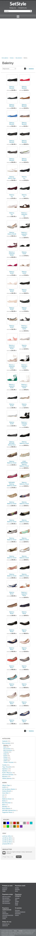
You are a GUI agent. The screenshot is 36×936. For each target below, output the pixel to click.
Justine (4, 918)
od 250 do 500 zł (7, 842)
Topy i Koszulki (6, 767)
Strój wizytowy (5, 898)
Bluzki (16, 903)
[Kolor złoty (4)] (4, 826)
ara (3, 795)
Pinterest (4, 889)
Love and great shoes (7, 915)
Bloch (4, 804)
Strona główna (5, 57)
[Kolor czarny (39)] (4, 823)
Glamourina (5, 913)
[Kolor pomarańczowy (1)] (18, 826)
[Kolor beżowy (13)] (11, 823)
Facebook (4, 887)
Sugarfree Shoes (7, 812)
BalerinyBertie (11, 593)
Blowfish (4, 806)
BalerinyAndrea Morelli (12, 233)
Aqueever (4, 916)
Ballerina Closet (6, 799)
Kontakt (20, 931)
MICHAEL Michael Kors (9, 810)
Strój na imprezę (6, 899)
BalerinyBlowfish (11, 87)
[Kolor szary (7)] (24, 823)
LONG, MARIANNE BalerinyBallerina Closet (24, 464)
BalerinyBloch (24, 630)
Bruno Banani (6, 808)
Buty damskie (19, 57)
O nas (15, 931)
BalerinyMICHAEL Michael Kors (12, 443)
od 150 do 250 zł (7, 840)
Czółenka (6, 752)
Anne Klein (5, 793)
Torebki (4, 765)
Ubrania (11, 57)
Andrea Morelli (6, 791)
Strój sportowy (5, 901)
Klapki (5, 754)
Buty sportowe (7, 748)
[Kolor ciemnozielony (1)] (14, 826)
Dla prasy (17, 910)
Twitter (4, 891)
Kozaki (5, 755)
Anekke (17, 887)
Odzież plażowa (7, 778)
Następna (31, 68)
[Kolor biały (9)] (21, 823)
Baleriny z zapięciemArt (24, 214)
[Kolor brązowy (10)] (18, 823)
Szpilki (5, 760)
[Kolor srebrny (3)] (11, 826)
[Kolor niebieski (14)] (8, 823)
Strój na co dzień (6, 896)
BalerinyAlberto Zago (12, 177)
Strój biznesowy (6, 903)
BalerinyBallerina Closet (24, 442)
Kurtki (16, 904)
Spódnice (5, 769)
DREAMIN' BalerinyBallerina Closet (11, 484)
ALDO (4, 787)
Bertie (4, 801)
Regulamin (18, 913)
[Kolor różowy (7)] (28, 823)
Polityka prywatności (20, 912)
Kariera (17, 915)
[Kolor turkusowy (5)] (31, 823)
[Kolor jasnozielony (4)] (8, 826)
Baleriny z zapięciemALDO (24, 234)
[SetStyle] (18, 4)
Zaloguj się (12, 8)
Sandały (6, 759)
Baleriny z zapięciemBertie (24, 594)
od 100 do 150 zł (7, 838)
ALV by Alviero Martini (8, 789)
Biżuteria (4, 776)
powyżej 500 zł (6, 843)
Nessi (16, 891)
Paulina (4, 912)
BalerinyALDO (24, 252)
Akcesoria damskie (7, 774)
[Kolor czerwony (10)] (14, 823)
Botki (5, 747)
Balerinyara (24, 177)
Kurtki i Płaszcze (7, 772)
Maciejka (17, 889)
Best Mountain (6, 802)
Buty (16, 899)
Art (3, 797)
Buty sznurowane (8, 750)
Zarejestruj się (22, 8)
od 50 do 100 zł (6, 836)
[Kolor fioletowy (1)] (21, 826)
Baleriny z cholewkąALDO (24, 423)
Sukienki (4, 741)
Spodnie (4, 770)
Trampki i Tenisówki (8, 762)
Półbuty (5, 757)
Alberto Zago (6, 785)
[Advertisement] (18, 38)
